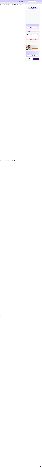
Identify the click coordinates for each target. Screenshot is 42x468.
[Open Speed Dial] (40, 466)
